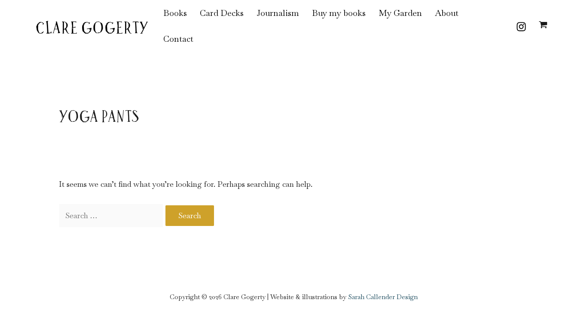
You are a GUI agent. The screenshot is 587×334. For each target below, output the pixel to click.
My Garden (400, 13)
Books (175, 13)
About (447, 13)
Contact (178, 38)
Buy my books (339, 13)
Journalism (278, 13)
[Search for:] (112, 215)
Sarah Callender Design (383, 297)
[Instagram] (521, 27)
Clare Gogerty (92, 29)
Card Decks (222, 13)
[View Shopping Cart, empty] (543, 26)
